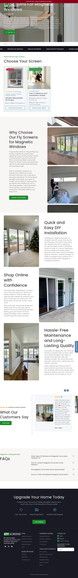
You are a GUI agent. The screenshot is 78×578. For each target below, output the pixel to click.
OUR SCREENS (39, 522)
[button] (72, 6)
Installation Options (44, 536)
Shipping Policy (43, 557)
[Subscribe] (72, 549)
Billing (41, 565)
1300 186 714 (11, 32)
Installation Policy (44, 559)
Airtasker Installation (44, 539)
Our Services (42, 544)
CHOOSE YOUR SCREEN (18, 197)
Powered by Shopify (43, 574)
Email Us (61, 538)
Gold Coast (24, 557)
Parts (23, 547)
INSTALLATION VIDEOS (39, 108)
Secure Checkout (43, 562)
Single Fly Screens (26, 536)
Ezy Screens (36, 574)
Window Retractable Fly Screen (14, 99)
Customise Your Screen (15, 108)
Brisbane (24, 554)
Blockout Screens (26, 544)
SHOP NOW (5, 423)
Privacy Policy (43, 551)
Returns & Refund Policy (45, 554)
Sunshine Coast (26, 559)
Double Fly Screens (27, 539)
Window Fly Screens (27, 541)
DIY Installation (43, 541)
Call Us (61, 536)
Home (5, 44)
